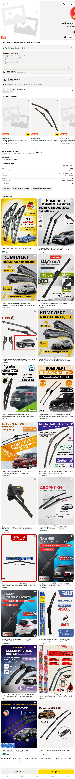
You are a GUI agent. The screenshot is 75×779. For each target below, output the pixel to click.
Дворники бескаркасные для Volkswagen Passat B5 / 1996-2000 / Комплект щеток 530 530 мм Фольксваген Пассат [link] (18, 304)
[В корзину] (28, 134)
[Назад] (3, 3)
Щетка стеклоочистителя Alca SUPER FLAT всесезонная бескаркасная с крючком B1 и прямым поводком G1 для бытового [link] (18, 584)
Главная (7, 776)
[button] (3, 37)
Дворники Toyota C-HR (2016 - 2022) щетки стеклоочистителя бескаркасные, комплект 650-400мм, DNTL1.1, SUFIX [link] (55, 249)
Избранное (37, 776)
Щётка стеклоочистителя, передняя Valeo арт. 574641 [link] (14, 141)
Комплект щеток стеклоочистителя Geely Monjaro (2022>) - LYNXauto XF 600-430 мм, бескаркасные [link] (19, 359)
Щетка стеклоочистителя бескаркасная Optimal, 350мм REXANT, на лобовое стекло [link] (55, 304)
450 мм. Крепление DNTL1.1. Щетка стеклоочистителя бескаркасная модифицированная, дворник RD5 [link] (54, 640)
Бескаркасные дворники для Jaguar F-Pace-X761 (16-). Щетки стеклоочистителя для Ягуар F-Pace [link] (54, 527)
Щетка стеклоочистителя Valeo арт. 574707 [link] (44, 140)
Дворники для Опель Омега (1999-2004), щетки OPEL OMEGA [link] (18, 249)
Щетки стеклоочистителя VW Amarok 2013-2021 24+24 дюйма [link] (55, 751)
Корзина (52, 776)
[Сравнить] (64, 3)
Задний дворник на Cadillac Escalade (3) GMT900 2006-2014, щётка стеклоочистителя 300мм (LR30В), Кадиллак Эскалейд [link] (56, 584)
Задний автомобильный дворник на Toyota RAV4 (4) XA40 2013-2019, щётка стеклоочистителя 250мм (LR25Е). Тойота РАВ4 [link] (17, 640)
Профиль (67, 776)
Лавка (22, 776)
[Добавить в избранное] (68, 3)
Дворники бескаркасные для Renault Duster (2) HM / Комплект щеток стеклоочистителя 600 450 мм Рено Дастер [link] (54, 359)
